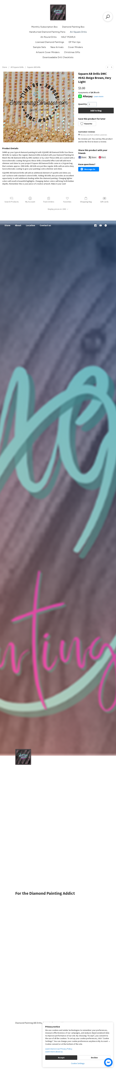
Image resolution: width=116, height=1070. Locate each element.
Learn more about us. (54, 1051)
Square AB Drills (33, 67)
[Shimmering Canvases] (58, 12)
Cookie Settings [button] (78, 1063)
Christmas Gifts (72, 52)
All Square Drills (78, 32)
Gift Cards (104, 201)
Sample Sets (39, 47)
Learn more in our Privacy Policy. (59, 1049)
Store (4, 67)
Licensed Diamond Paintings (49, 42)
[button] (87, 123)
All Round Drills (48, 37)
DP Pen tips (74, 42)
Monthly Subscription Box (44, 26)
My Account (30, 201)
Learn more (98, 96)
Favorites (67, 201)
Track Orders (48, 201)
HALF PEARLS (68, 37)
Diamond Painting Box (73, 26)
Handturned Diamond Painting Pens (47, 32)
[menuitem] (108, 67)
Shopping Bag (86, 201)
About (18, 225)
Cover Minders (75, 47)
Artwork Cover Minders (48, 52)
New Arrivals (57, 47)
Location (30, 225)
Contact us (45, 225)
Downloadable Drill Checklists (58, 57)
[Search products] (107, 16)
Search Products (12, 201)
